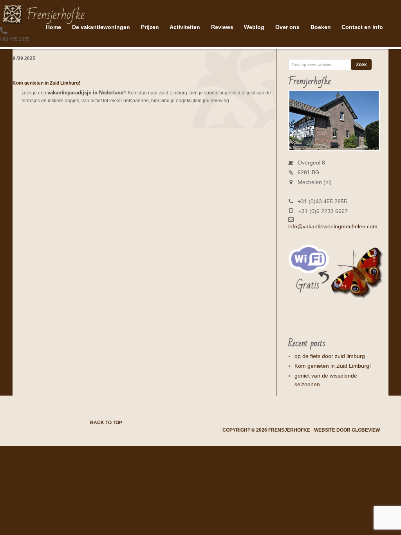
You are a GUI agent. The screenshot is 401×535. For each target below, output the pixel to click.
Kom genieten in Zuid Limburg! (46, 83)
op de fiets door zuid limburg (329, 356)
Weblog (254, 27)
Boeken (321, 27)
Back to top (106, 422)
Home (53, 27)
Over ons (287, 27)
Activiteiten (185, 27)
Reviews (222, 27)
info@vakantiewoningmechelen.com (333, 226)
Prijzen (150, 27)
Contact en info (362, 27)
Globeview (366, 430)
